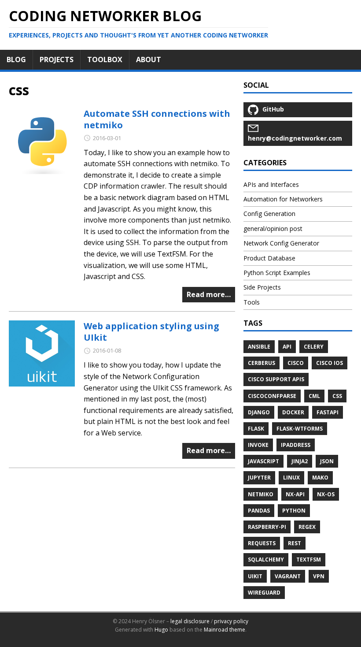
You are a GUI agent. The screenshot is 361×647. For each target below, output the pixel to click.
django (259, 412)
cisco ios (329, 363)
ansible (259, 346)
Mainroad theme (224, 629)
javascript (263, 461)
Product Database (269, 258)
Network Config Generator (281, 243)
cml (314, 396)
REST (294, 543)
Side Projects (262, 287)
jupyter (259, 477)
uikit (255, 576)
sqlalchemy (266, 559)
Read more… (209, 294)
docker (293, 412)
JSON (327, 461)
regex (307, 527)
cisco (295, 363)
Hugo (161, 629)
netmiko (260, 494)
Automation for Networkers (283, 199)
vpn (318, 576)
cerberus (261, 363)
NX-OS (326, 494)
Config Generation (269, 213)
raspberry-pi (267, 527)
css (337, 396)
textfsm (308, 559)
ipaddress (295, 445)
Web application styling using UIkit (151, 331)
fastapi (328, 412)
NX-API (295, 494)
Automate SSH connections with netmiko (157, 119)
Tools (251, 302)
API (287, 346)
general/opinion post (272, 228)
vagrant (288, 576)
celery (314, 346)
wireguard (264, 592)
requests (262, 543)
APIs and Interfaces (271, 184)
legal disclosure (190, 621)
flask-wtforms (299, 428)
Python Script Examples (276, 272)
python (294, 510)
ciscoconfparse (272, 396)
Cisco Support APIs (276, 379)
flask (256, 428)
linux (291, 477)
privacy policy (231, 621)
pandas (259, 510)
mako (320, 477)
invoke (258, 445)
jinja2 (299, 461)
